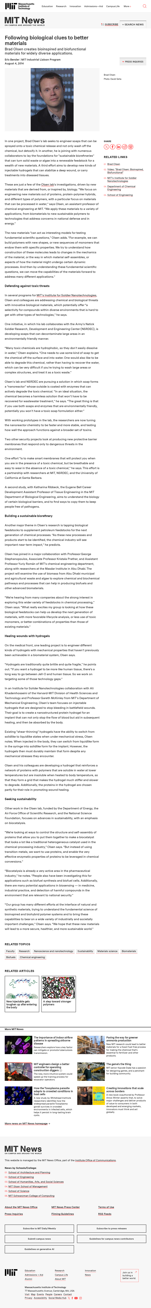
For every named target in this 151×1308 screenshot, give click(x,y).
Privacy (28, 1298)
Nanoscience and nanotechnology (53, 951)
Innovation (75, 6)
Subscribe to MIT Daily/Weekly (39, 1228)
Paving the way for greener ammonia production (122, 1039)
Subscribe (111, 24)
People (48, 1294)
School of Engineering (120, 194)
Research (61, 6)
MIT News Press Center (65, 1207)
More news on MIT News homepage (26, 1123)
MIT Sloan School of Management (27, 1186)
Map (33, 1294)
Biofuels (10, 957)
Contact (67, 1294)
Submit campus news (39, 1239)
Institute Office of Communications (95, 1160)
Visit (27, 1294)
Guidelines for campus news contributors (111, 1239)
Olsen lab (47, 184)
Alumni (28, 1279)
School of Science (18, 1191)
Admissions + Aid (93, 6)
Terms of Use (106, 1207)
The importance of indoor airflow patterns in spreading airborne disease (53, 1040)
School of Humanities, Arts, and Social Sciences (36, 1181)
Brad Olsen (113, 164)
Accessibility (40, 1298)
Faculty (10, 951)
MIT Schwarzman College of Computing (31, 1195)
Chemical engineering (32, 957)
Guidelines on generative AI (39, 1249)
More (127, 6)
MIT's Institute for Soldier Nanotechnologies (122, 179)
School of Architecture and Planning (29, 1172)
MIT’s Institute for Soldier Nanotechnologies (66, 295)
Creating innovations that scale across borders (124, 1090)
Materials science (107, 951)
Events (40, 1294)
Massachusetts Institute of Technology (45, 1287)
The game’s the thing (118, 1064)
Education (47, 6)
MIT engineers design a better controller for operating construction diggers (51, 1067)
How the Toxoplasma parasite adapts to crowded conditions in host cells (53, 1091)
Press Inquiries (14, 1213)
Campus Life (113, 6)
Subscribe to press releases (112, 1228)
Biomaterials (129, 951)
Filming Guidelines (62, 1213)
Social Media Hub (57, 1298)
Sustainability (85, 951)
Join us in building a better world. (129, 1275)
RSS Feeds (104, 1213)
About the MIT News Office (21, 1207)
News (88, 1275)
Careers (58, 1294)
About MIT (60, 1279)
